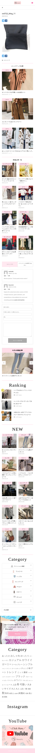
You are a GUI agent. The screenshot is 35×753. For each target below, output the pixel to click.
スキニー (4, 670)
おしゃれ (15, 657)
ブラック (20, 678)
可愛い (23, 686)
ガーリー (6, 666)
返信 (5, 275)
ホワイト (18, 682)
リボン (29, 682)
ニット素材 (22, 674)
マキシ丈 (25, 682)
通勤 (5, 699)
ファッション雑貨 (19, 568)
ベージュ (10, 682)
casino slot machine (19, 300)
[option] (17, 366)
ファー (13, 678)
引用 (9, 275)
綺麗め (21, 695)
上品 (14, 686)
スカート (19, 594)
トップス (19, 578)
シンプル (28, 666)
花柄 (26, 695)
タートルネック (16, 670)
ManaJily (17, 635)
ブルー (28, 678)
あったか (6, 658)
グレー (20, 666)
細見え (11, 695)
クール (14, 666)
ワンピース (19, 573)
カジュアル (15, 662)
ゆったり (25, 658)
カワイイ (27, 661)
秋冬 (7, 695)
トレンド (12, 674)
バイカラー (8, 678)
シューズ (19, 604)
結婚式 (16, 695)
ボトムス (19, 599)
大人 (13, 691)
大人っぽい (20, 691)
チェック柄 (26, 670)
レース (9, 687)
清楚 (29, 691)
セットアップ (19, 583)
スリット (8, 670)
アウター (19, 588)
